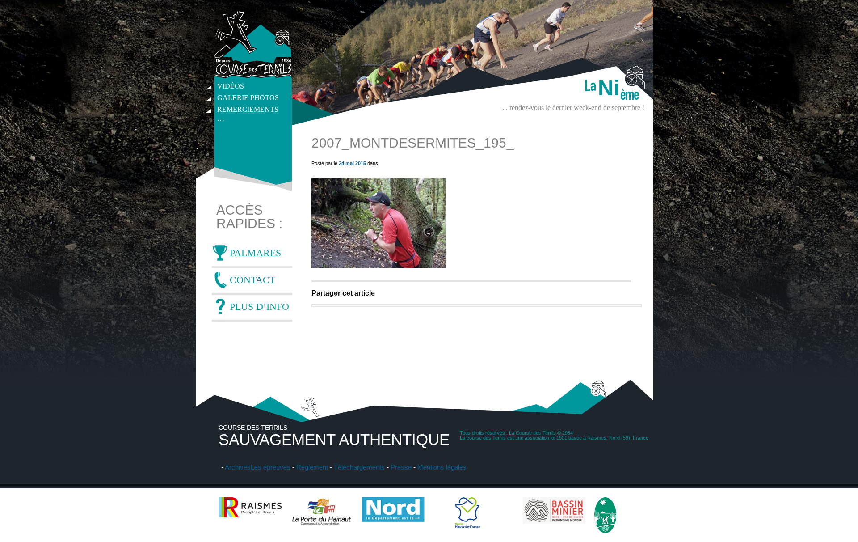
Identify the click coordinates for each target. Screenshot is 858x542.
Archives (238, 467)
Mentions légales (442, 467)
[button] (378, 223)
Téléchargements (359, 467)
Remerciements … (247, 110)
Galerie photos (248, 98)
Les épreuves (270, 467)
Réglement (312, 467)
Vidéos (230, 86)
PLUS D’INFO (259, 306)
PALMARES (255, 252)
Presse (401, 467)
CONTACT (252, 279)
